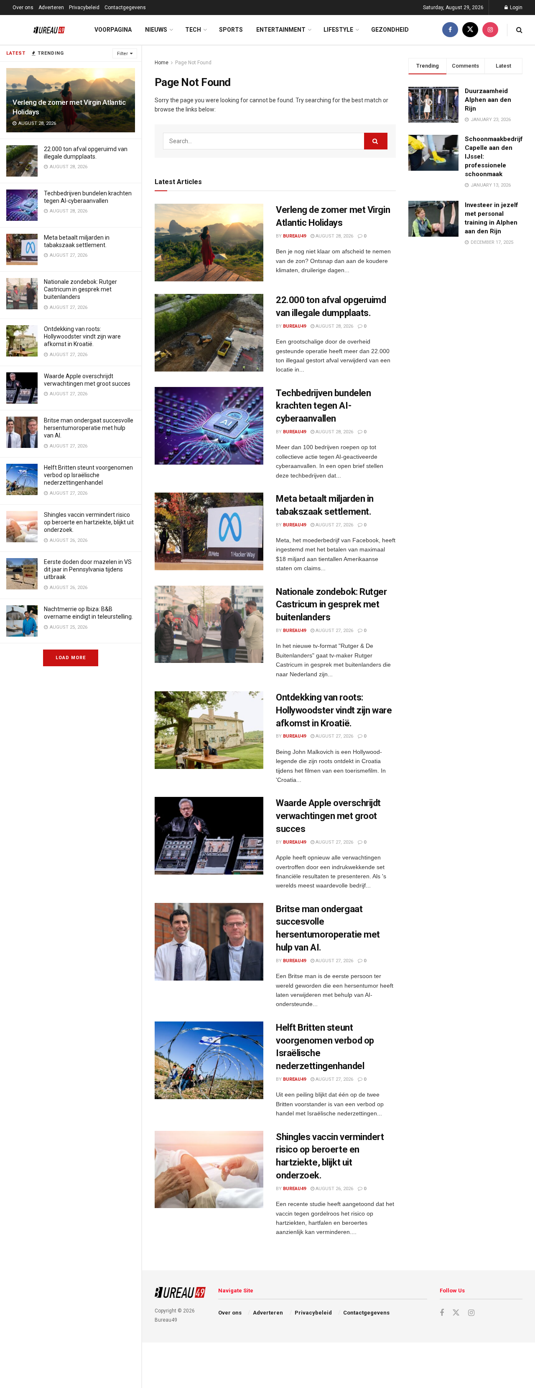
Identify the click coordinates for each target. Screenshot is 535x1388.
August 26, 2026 (333, 1188)
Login (515, 7)
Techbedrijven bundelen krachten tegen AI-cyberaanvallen (323, 406)
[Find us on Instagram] (490, 30)
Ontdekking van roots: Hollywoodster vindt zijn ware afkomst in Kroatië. (82, 336)
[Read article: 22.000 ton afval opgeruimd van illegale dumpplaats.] (209, 333)
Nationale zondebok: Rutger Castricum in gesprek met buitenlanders (80, 289)
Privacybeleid (84, 7)
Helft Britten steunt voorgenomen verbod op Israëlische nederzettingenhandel (88, 475)
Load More (71, 657)
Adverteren (51, 7)
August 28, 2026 (333, 236)
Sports (231, 29)
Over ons (23, 7)
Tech (193, 29)
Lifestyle (338, 29)
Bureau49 (294, 236)
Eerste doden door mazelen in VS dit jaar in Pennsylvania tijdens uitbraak (88, 569)
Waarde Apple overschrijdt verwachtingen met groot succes (328, 816)
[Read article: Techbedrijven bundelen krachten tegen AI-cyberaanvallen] (209, 426)
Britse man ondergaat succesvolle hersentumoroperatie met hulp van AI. (88, 428)
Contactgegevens (125, 7)
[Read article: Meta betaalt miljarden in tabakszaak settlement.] (209, 531)
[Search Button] (519, 30)
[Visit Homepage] (43, 30)
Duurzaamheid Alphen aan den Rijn (488, 99)
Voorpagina (113, 29)
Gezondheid (390, 29)
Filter (122, 53)
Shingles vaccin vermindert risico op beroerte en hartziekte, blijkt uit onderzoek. (89, 522)
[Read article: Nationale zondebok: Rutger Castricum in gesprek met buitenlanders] (209, 624)
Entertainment (281, 29)
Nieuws (156, 29)
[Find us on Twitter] (470, 30)
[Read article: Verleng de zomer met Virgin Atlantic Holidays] (209, 242)
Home (161, 63)
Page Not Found (193, 63)
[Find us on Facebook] (450, 30)
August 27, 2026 (333, 525)
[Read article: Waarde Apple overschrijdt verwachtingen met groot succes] (209, 836)
